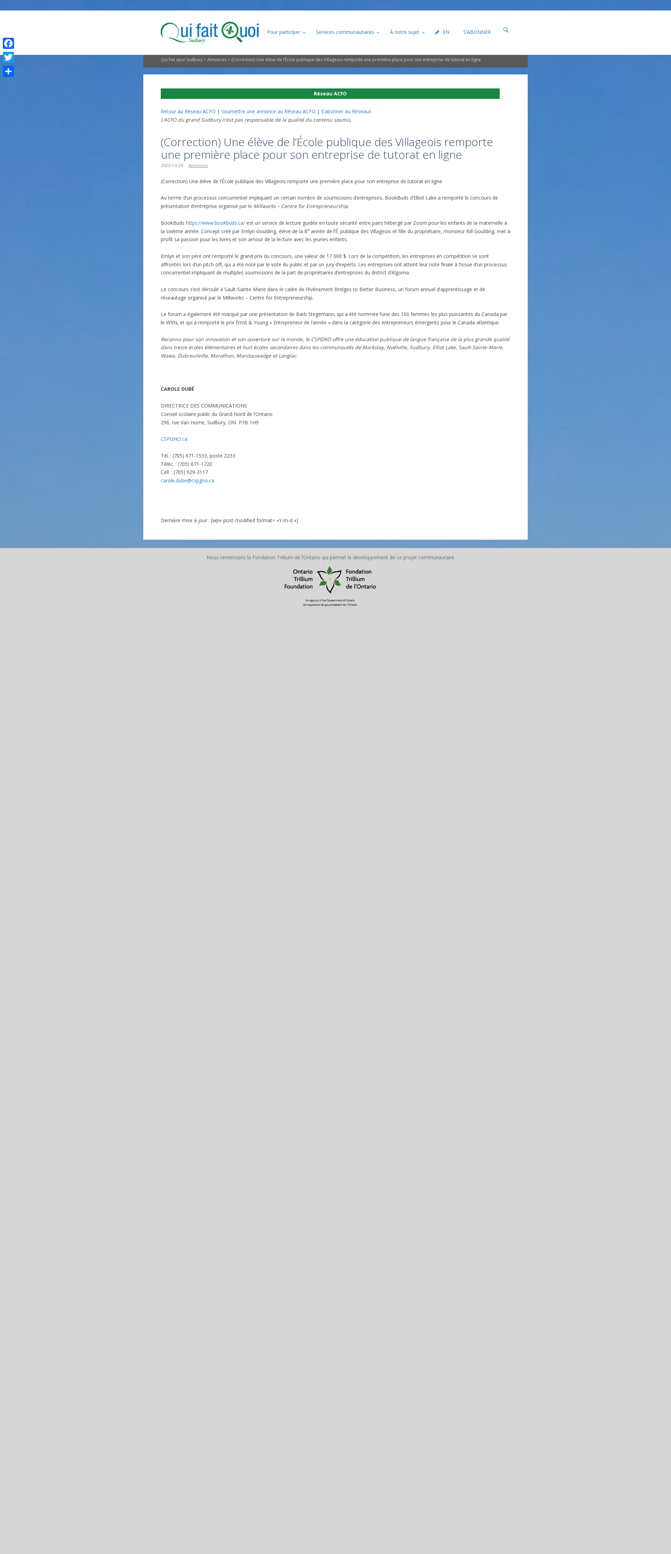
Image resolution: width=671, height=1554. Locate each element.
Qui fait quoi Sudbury (182, 60)
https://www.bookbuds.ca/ (215, 223)
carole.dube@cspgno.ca (187, 480)
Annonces (217, 60)
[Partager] (8, 71)
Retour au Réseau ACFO (188, 111)
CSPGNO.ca (174, 439)
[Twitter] (8, 57)
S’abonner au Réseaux (346, 111)
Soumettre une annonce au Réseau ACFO (268, 111)
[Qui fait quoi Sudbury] (210, 33)
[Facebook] (8, 43)
